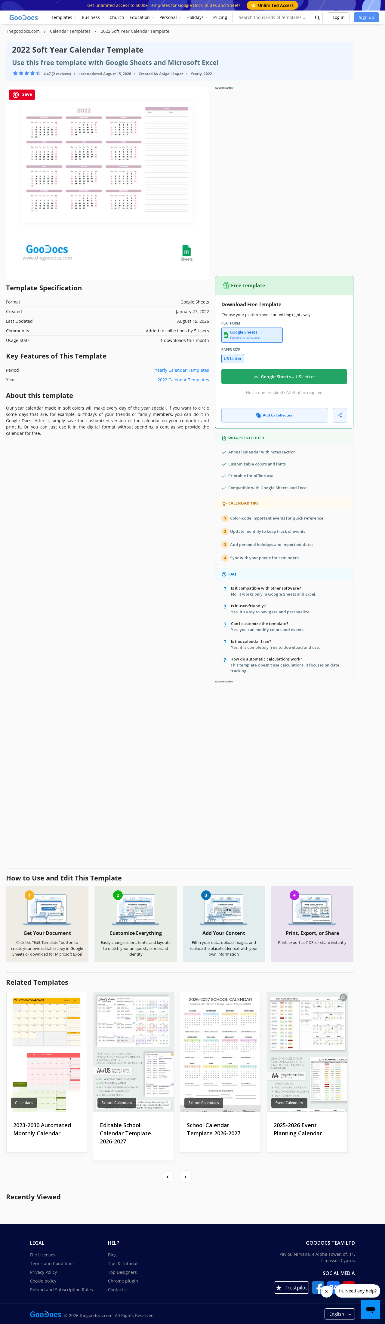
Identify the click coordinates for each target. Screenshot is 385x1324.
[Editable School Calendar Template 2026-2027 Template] (133, 1052)
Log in (339, 17)
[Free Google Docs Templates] (24, 17)
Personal (168, 17)
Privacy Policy (43, 1272)
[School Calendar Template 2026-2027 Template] (220, 1052)
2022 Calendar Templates (183, 380)
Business (91, 17)
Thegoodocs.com (23, 31)
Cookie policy (43, 1281)
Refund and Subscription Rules (61, 1289)
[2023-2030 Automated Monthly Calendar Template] (47, 1052)
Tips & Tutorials (124, 1263)
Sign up (366, 17)
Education (140, 17)
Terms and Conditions (52, 1263)
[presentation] (168, 1176)
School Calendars (117, 1102)
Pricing (220, 17)
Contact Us (119, 1289)
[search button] (318, 17)
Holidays (195, 17)
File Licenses (42, 1255)
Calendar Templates (71, 31)
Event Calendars (289, 1102)
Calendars (24, 1102)
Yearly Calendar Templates (182, 370)
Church (116, 17)
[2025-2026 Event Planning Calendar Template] (307, 1052)
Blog (112, 1255)
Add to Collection (278, 415)
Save (26, 94)
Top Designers (122, 1272)
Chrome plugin (123, 1281)
